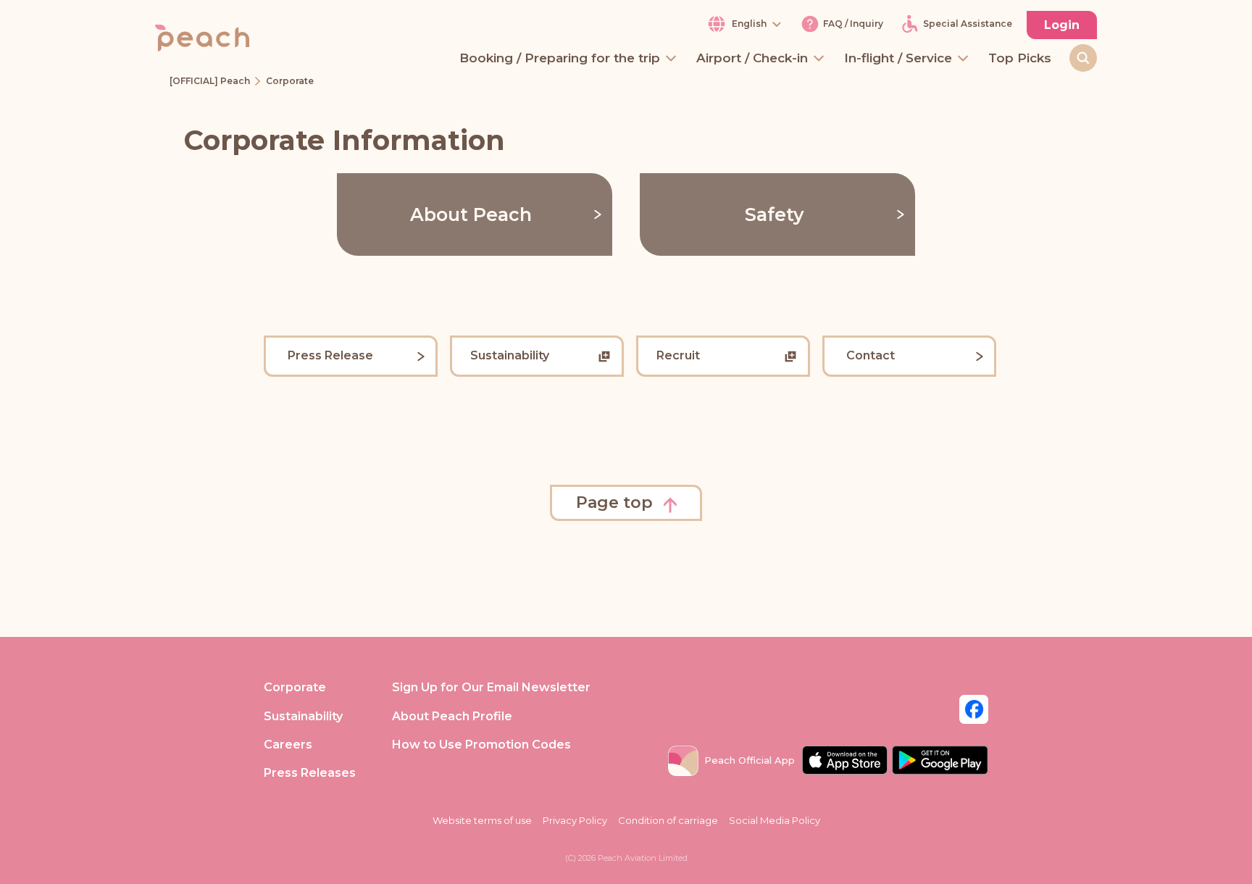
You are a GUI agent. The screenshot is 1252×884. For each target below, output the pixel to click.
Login (1062, 25)
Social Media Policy (774, 820)
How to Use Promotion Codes (481, 744)
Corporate (295, 687)
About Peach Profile (452, 716)
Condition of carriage (668, 820)
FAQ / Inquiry (853, 24)
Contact (870, 355)
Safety (774, 214)
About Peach (471, 214)
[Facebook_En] (973, 708)
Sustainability (303, 716)
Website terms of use (482, 820)
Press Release (330, 355)
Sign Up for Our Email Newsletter (491, 687)
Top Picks (1019, 58)
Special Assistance (967, 24)
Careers (288, 744)
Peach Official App (749, 760)
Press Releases (310, 773)
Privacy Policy (575, 820)
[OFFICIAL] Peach (210, 80)
